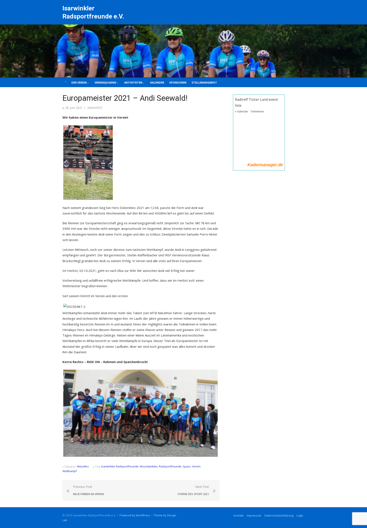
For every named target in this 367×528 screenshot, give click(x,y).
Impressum (254, 515)
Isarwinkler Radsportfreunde (119, 466)
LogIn (299, 515)
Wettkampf (69, 471)
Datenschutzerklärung (278, 515)
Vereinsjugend (105, 82)
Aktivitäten (133, 82)
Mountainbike (149, 466)
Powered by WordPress (135, 515)
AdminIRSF (95, 108)
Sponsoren (177, 82)
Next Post (193, 490)
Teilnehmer (257, 111)
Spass (187, 466)
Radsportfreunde (170, 466)
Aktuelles (83, 466)
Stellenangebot (204, 82)
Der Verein (79, 82)
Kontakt (239, 515)
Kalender (157, 82)
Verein (196, 466)
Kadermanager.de (265, 164)
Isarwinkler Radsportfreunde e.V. (93, 12)
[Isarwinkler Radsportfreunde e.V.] (183, 50)
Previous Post (88, 490)
